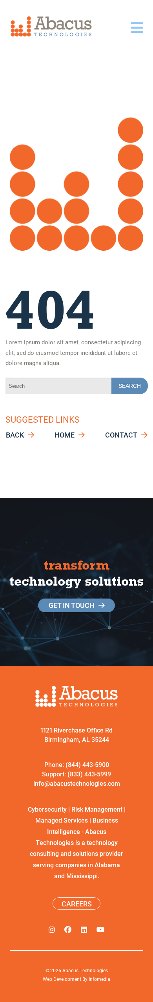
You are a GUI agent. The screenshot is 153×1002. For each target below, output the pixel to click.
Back (15, 435)
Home (65, 435)
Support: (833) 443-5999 (76, 774)
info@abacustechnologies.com (76, 783)
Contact (121, 435)
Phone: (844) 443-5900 (76, 764)
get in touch (72, 605)
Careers (77, 903)
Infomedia (99, 979)
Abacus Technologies (85, 970)
